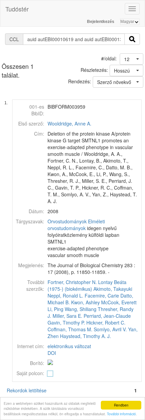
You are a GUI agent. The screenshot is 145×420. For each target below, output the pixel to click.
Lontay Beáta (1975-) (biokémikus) (87, 285)
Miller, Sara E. (67, 315)
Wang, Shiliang (80, 309)
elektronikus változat (69, 346)
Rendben (121, 405)
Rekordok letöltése (27, 390)
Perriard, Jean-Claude (107, 315)
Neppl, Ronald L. (65, 295)
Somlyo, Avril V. (110, 329)
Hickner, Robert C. (105, 322)
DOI (52, 352)
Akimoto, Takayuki (112, 288)
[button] (131, 59)
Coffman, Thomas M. (70, 329)
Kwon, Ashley (85, 302)
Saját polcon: (30, 373)
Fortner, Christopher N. (72, 282)
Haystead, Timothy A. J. (85, 336)
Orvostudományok (67, 221)
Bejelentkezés (100, 21)
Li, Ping (55, 309)
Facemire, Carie (102, 295)
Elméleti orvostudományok (76, 224)
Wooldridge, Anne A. (69, 123)
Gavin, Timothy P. (66, 322)
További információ (121, 413)
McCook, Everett (119, 302)
